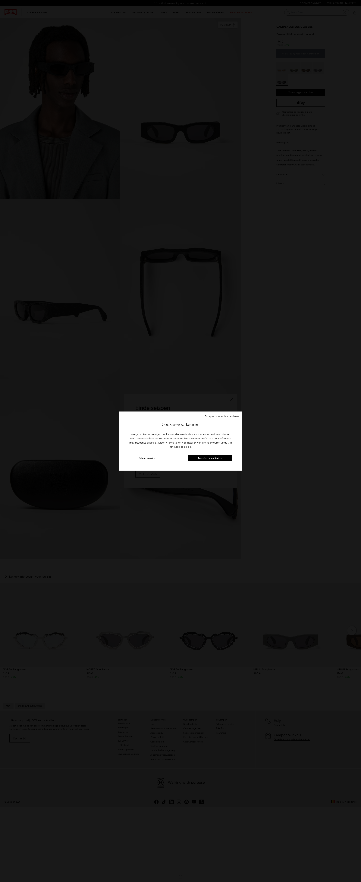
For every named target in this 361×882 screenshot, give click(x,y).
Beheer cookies (147, 458)
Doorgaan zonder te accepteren (222, 416)
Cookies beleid (182, 447)
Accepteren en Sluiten (210, 458)
